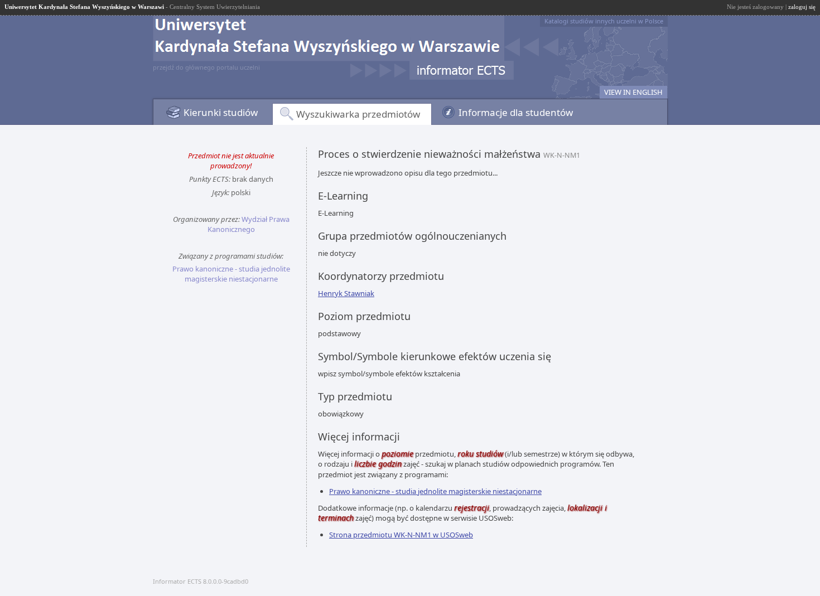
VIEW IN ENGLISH (633, 92)
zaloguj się (802, 6)
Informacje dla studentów (516, 112)
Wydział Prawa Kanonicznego (249, 224)
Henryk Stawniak (346, 293)
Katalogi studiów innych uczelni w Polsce (603, 21)
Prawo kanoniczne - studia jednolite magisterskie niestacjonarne (231, 274)
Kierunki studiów (221, 112)
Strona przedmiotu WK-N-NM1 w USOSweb (401, 535)
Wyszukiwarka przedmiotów (358, 114)
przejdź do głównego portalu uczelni (206, 67)
